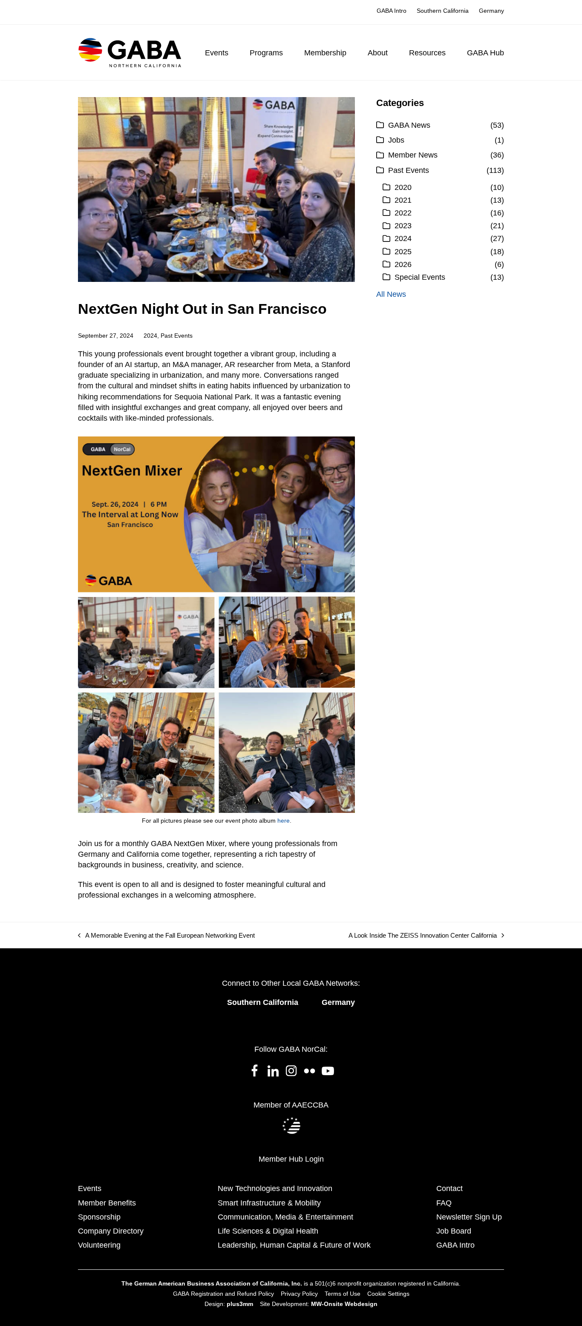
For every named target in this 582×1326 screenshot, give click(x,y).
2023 (403, 225)
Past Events (177, 335)
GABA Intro (455, 1245)
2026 (403, 264)
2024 (150, 335)
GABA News (409, 125)
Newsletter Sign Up (469, 1217)
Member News (413, 155)
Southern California (262, 1002)
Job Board (453, 1231)
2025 (403, 251)
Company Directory (111, 1231)
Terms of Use (342, 1293)
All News (391, 294)
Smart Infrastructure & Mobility (269, 1203)
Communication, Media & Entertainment (285, 1217)
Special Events (420, 277)
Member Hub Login (291, 1159)
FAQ (444, 1203)
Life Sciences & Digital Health (268, 1231)
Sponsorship (99, 1217)
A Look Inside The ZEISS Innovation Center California (423, 936)
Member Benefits (107, 1203)
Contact (449, 1188)
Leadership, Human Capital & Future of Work (294, 1245)
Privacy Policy (299, 1293)
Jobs (396, 140)
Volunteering (99, 1245)
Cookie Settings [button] (388, 1293)
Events (89, 1188)
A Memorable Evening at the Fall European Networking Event (166, 936)
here (283, 820)
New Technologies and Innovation (275, 1188)
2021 (403, 200)
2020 (403, 187)
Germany (338, 1002)
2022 (403, 213)
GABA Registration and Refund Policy (223, 1293)
